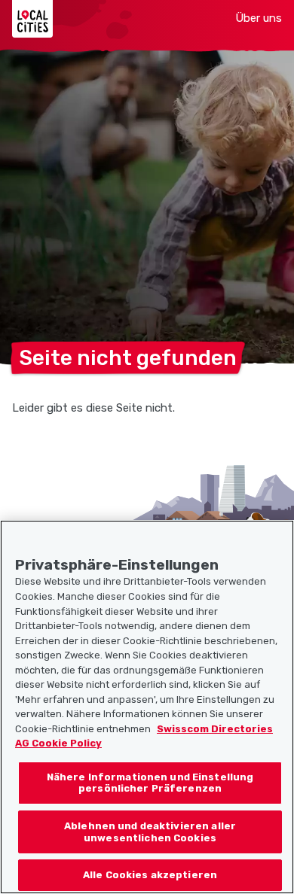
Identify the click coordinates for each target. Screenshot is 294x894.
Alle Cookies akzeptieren (150, 874)
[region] (147, 707)
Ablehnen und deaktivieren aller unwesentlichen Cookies (150, 832)
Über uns (258, 18)
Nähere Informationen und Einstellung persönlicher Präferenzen (150, 783)
